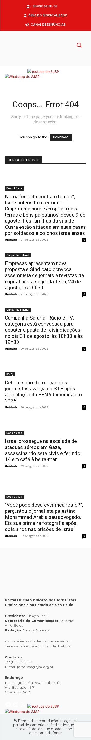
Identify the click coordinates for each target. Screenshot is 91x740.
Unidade (11, 239)
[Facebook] (34, 63)
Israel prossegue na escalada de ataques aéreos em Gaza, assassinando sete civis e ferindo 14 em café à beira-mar (42, 450)
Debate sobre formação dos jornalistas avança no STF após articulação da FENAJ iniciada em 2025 (43, 392)
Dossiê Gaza (14, 188)
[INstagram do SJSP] (16, 71)
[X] (49, 63)
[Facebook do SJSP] (8, 71)
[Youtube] (57, 63)
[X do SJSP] (23, 71)
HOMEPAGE (60, 137)
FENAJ (9, 374)
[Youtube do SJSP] (43, 71)
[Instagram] (42, 63)
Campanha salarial (17, 255)
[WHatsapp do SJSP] (22, 76)
